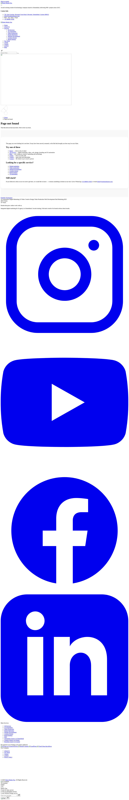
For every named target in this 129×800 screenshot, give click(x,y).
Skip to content (5, 1)
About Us (7, 27)
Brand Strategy (12, 39)
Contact (6, 45)
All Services (11, 30)
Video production (14, 168)
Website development (15, 169)
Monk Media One (10, 780)
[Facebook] (64, 593)
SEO (5, 737)
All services (12, 152)
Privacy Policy (8, 757)
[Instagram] (64, 338)
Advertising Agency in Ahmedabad (14, 738)
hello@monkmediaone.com (11, 16)
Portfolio (3, 198)
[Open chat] (3, 798)
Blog (5, 47)
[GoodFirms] (33, 746)
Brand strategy (13, 172)
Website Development (14, 36)
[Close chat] (2, 787)
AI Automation (12, 31)
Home (6, 25)
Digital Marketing (13, 34)
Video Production (12, 33)
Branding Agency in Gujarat (12, 742)
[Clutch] (44, 746)
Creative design (13, 171)
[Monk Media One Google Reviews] (9, 746)
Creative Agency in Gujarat (11, 740)
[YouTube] (64, 465)
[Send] (18, 795)
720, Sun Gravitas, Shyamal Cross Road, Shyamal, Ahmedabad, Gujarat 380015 (26, 14)
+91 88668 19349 (9, 19)
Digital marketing (14, 166)
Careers (6, 44)
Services (6, 28)
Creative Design (12, 38)
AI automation (13, 174)
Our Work (7, 41)
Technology (9, 198)
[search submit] (18, 53)
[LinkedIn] (64, 721)
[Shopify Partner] (23, 746)
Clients (6, 42)
